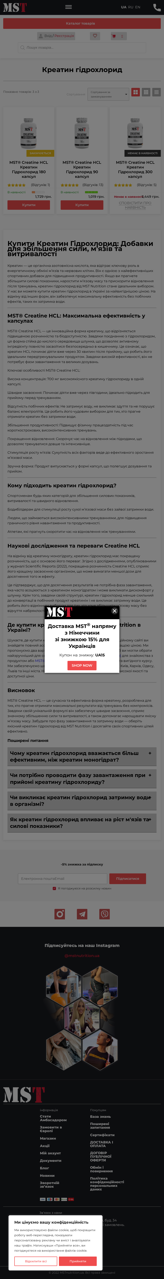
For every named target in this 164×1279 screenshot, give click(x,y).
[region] (55, 1242)
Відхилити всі (36, 1261)
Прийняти (78, 1261)
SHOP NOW (82, 665)
